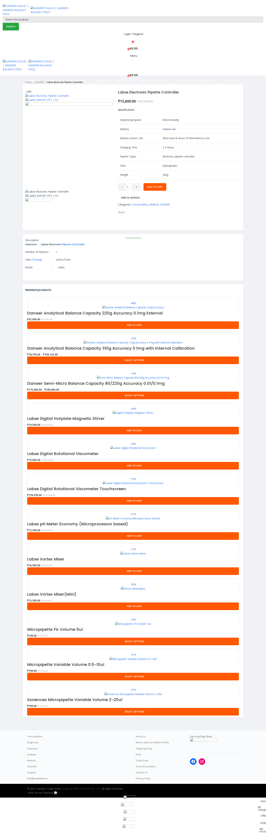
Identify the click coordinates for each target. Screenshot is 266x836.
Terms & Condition (146, 766)
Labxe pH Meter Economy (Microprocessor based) (77, 524)
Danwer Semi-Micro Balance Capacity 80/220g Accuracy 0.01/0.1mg (96, 383)
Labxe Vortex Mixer (45, 559)
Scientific (39, 82)
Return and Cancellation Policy (152, 742)
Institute (31, 754)
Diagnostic (33, 742)
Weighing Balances (37, 778)
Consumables (140, 204)
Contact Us (141, 772)
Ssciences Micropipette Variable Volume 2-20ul (74, 699)
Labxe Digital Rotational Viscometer (63, 453)
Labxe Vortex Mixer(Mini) (51, 594)
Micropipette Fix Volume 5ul (55, 629)
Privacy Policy (143, 778)
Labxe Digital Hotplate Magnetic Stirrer (66, 418)
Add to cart (155, 186)
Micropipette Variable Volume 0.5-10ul (65, 664)
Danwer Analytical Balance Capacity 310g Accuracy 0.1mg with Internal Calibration (111, 348)
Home (28, 82)
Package (37, 259)
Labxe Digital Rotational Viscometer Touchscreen (76, 489)
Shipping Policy (144, 748)
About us (140, 736)
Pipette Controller (73, 244)
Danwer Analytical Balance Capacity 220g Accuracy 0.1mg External (95, 313)
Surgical (31, 772)
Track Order (142, 760)
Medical (153, 204)
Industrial (32, 748)
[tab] (133, 236)
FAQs (138, 754)
